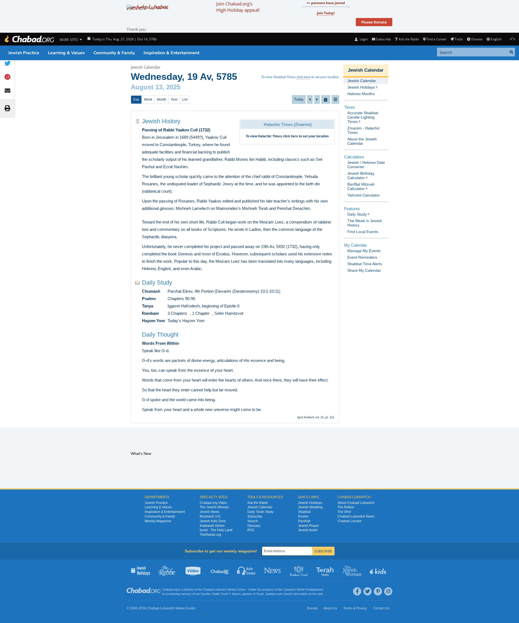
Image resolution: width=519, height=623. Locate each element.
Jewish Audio (308, 530)
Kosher (303, 516)
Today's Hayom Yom (186, 320)
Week (148, 99)
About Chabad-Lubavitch (356, 503)
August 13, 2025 (155, 87)
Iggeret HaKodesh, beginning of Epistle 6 (203, 306)
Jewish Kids (379, 570)
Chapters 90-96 (181, 298)
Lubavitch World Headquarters (303, 589)
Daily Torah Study (260, 512)
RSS (250, 530)
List (184, 99)
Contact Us (381, 608)
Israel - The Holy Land (216, 530)
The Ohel (344, 512)
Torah (260, 593)
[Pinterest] (378, 591)
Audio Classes (246, 570)
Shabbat (304, 512)
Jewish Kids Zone (213, 521)
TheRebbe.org (210, 535)
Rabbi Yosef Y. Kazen (226, 593)
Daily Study (157, 282)
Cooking (299, 570)
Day (136, 99)
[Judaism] (29, 39)
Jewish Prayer (308, 526)
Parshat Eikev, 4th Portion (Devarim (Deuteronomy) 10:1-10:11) (224, 291)
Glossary (253, 526)
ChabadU (220, 570)
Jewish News (209, 512)
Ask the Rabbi (409, 39)
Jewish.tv (194, 570)
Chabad (208, 589)
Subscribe (254, 516)
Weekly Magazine (158, 521)
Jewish (287, 593)
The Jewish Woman (214, 507)
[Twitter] (367, 591)
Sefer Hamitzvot (228, 313)
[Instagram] (388, 591)
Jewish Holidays (310, 503)
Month (161, 99)
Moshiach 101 (210, 516)
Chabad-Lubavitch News (356, 516)
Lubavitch (220, 589)
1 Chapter (201, 313)
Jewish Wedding (310, 507)
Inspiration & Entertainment (171, 53)
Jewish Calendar (145, 67)
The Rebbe (346, 507)
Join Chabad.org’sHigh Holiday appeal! (238, 7)
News (273, 570)
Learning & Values (66, 53)
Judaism (271, 593)
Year (174, 99)
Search (252, 521)
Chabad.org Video (213, 503)
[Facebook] (357, 591)
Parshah (304, 521)
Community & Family (114, 53)
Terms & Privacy (355, 608)
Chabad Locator (350, 521)
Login (363, 39)
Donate (476, 39)
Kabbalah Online (212, 526)
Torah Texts (326, 570)
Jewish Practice (23, 53)
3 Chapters (177, 313)
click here (303, 77)
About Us (330, 608)
